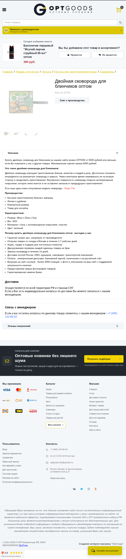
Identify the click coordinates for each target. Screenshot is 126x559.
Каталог (50, 383)
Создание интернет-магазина (95, 543)
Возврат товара (96, 405)
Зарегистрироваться (12, 453)
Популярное (52, 397)
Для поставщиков (97, 418)
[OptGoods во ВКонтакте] (74, 489)
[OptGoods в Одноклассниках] (95, 489)
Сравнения (7, 458)
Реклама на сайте (10, 478)
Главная (7, 71)
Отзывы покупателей (19, 326)
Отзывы (93, 422)
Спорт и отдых (53, 414)
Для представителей (99, 410)
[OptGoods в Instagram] (89, 489)
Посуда (46, 71)
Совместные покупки (99, 414)
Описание (13, 153)
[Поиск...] (120, 22)
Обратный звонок (10, 462)
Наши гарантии (96, 402)
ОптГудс (23, 545)
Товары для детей (54, 418)
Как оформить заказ (11, 466)
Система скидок (9, 474)
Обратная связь (57, 478)
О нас (91, 393)
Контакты (93, 426)
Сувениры (50, 410)
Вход (4, 449)
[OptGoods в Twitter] (81, 489)
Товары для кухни (27, 71)
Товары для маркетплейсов (59, 393)
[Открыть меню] (4, 9)
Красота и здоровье (55, 405)
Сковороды (107, 71)
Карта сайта (95, 430)
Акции (49, 389)
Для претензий (9, 470)
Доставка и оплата (98, 397)
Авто (48, 402)
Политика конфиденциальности (17, 482)
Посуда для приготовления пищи (75, 71)
